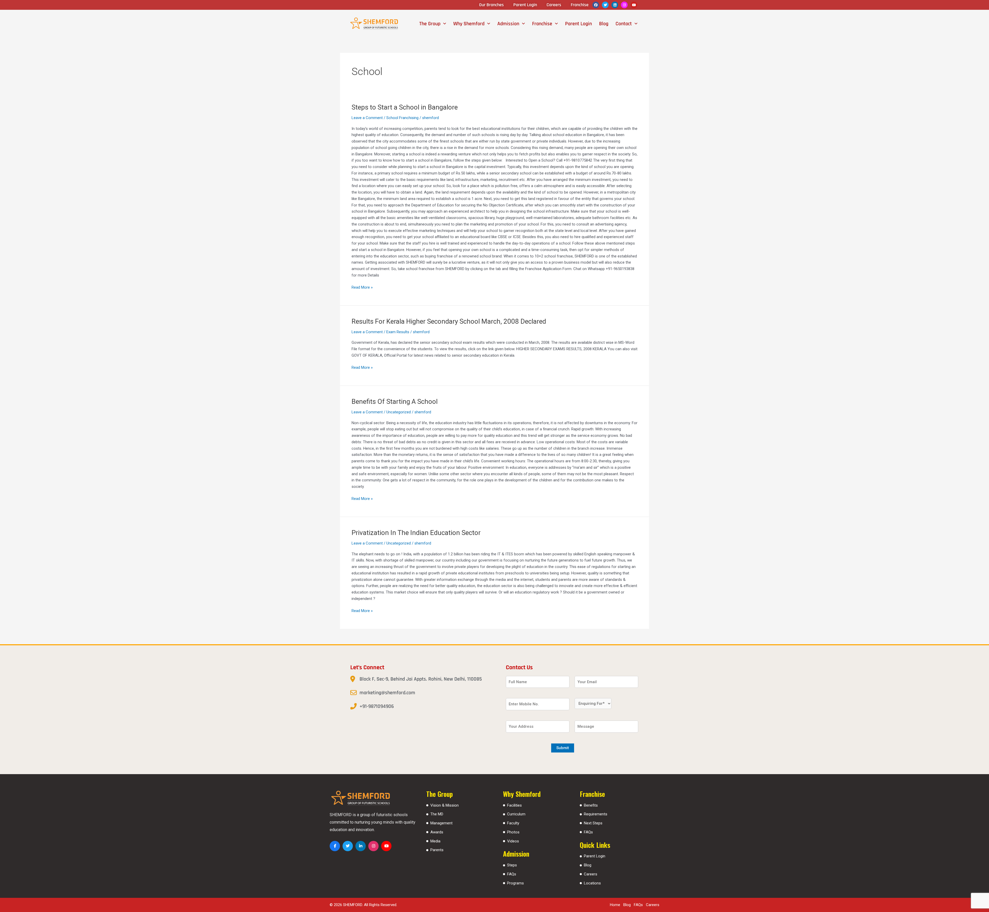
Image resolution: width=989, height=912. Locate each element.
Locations (592, 883)
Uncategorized (398, 412)
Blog (603, 23)
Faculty (513, 823)
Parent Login (578, 23)
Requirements (595, 814)
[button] (433, 24)
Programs (515, 883)
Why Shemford (468, 23)
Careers (590, 874)
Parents (437, 850)
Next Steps (593, 823)
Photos (513, 832)
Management (441, 823)
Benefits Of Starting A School (395, 401)
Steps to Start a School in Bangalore (405, 107)
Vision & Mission (444, 805)
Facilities (514, 805)
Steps (512, 865)
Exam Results (397, 332)
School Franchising (402, 117)
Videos (513, 841)
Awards (436, 832)
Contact (624, 23)
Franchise (542, 23)
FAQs (511, 874)
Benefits (591, 805)
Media (435, 841)
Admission (508, 23)
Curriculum (516, 814)
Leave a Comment (367, 117)
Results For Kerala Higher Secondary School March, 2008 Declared (449, 321)
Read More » (362, 287)
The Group (429, 23)
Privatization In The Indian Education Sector (416, 533)
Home (615, 904)
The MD (436, 814)
